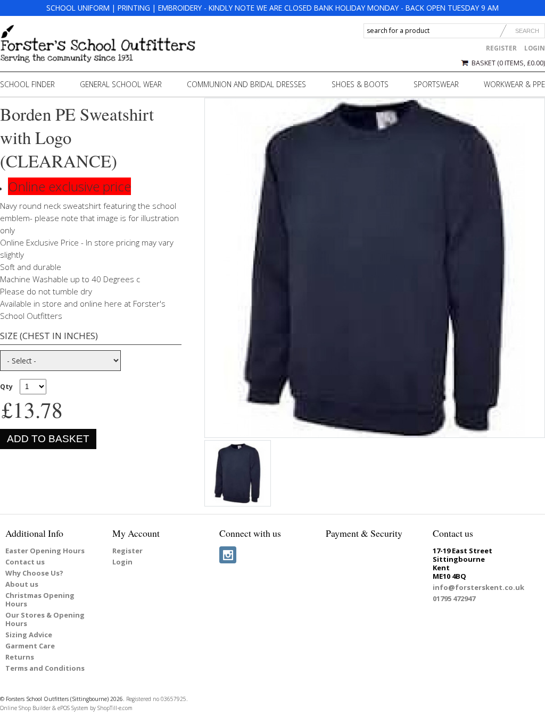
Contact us (25, 562)
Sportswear (436, 84)
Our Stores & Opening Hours (45, 619)
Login (534, 48)
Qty (6, 386)
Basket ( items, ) (508, 62)
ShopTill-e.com (115, 708)
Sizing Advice (28, 634)
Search (527, 31)
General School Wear (121, 84)
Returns (19, 657)
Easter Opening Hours (45, 550)
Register (501, 48)
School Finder (27, 84)
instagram (227, 554)
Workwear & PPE (514, 84)
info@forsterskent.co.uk (478, 587)
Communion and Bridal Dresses (246, 84)
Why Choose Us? (34, 573)
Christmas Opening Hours (40, 599)
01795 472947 (454, 598)
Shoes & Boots (360, 84)
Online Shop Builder (25, 708)
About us (21, 584)
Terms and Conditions (45, 668)
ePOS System (72, 708)
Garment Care (30, 646)
